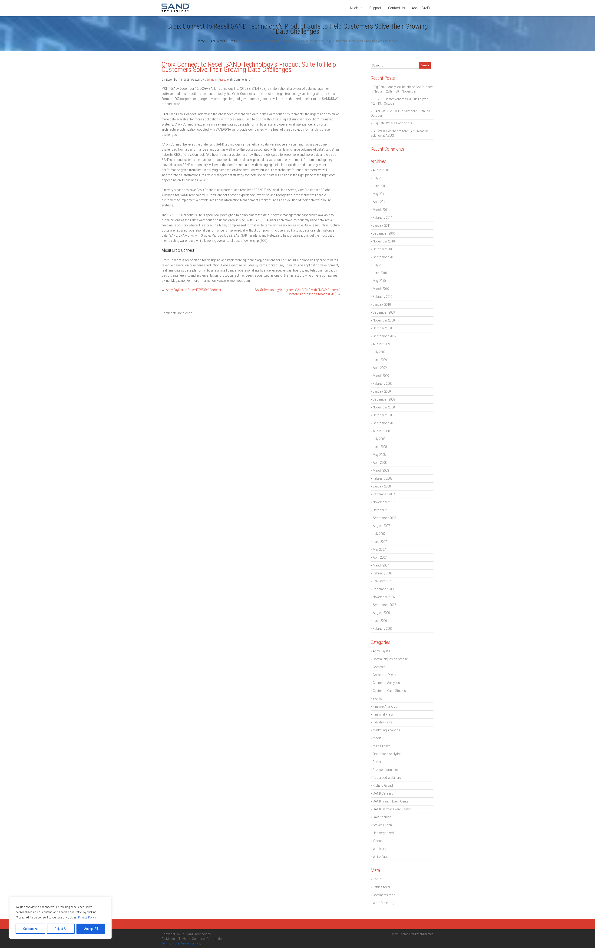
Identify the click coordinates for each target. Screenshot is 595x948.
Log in (377, 879)
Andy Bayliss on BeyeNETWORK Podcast (193, 290)
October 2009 (382, 328)
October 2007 (382, 510)
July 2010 (379, 265)
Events (377, 698)
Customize (30, 929)
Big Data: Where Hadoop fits (393, 123)
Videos (378, 841)
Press (233, 41)
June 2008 (380, 447)
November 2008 (384, 407)
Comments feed (384, 895)
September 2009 (384, 336)
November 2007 (384, 502)
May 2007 (379, 549)
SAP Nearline (382, 817)
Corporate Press (384, 675)
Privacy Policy (87, 917)
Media (377, 738)
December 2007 (384, 494)
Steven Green (382, 825)
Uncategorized (383, 833)
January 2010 (382, 304)
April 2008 (380, 463)
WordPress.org (383, 903)
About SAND (421, 8)
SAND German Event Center (392, 809)
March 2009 (381, 376)
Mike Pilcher (381, 746)
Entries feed (381, 887)
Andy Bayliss (381, 651)
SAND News (216, 41)
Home (201, 41)
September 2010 (384, 257)
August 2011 (381, 170)
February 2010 (382, 297)
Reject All (61, 929)
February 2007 (382, 573)
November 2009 (384, 320)
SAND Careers (383, 793)
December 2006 (384, 589)
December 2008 (384, 399)
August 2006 (381, 613)
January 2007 (382, 581)
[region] (60, 918)
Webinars (379, 849)
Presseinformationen (387, 770)
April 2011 (380, 202)
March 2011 (381, 210)
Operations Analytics (387, 754)
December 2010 (384, 233)
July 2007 (379, 534)
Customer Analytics (386, 683)
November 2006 (384, 597)
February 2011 (382, 217)
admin (209, 79)
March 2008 (381, 470)
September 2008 (384, 423)
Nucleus (356, 8)
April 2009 (380, 368)
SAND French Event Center (391, 801)
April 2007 (380, 557)
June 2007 (380, 542)
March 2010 (381, 289)
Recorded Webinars (387, 778)
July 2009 (379, 352)
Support (375, 8)
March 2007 (381, 565)
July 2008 (379, 439)
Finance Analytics (385, 706)
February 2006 (382, 628)
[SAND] (175, 11)
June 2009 (380, 360)
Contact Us (396, 8)
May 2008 (379, 455)
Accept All (91, 929)
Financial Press (383, 714)
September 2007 (384, 518)
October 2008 (382, 415)
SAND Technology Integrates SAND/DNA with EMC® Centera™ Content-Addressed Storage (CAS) (297, 292)
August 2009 (381, 344)
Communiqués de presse (390, 659)
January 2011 (382, 225)
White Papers (382, 857)
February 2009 (382, 383)
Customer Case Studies (389, 691)
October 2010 (382, 249)
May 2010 (379, 281)
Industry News (382, 722)
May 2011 (379, 194)
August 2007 (381, 526)
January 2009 (382, 391)
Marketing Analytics (386, 730)
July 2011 (379, 178)
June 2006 (380, 621)
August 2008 (381, 431)
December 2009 (384, 312)
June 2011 (380, 186)
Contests (379, 667)
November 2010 (384, 241)
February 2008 (382, 478)
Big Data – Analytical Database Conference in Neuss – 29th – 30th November (402, 89)
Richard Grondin (384, 785)
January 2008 (382, 486)
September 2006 (384, 605)
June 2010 (380, 273)
